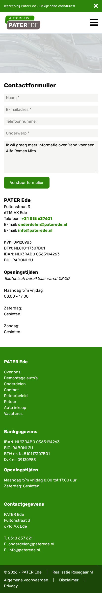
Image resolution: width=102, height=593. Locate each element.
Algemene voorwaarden (26, 580)
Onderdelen (15, 384)
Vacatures (13, 413)
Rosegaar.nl (82, 572)
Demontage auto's (21, 378)
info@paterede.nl (35, 230)
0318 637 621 (20, 538)
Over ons (12, 372)
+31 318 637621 (37, 218)
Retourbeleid (16, 395)
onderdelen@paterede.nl (42, 224)
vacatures (66, 6)
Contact (11, 389)
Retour (10, 401)
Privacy (11, 586)
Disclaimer (68, 580)
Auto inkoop (15, 407)
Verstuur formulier (27, 182)
